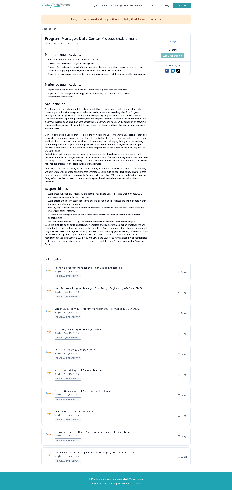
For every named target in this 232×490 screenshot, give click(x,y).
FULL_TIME (59, 43)
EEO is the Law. (100, 237)
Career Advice (153, 5)
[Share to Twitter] (178, 71)
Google (48, 43)
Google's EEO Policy (78, 237)
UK (68, 43)
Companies (106, 5)
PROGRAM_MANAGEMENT (68, 276)
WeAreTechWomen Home (130, 479)
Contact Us (108, 479)
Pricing (118, 5)
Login (168, 5)
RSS (91, 479)
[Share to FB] (167, 71)
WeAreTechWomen (134, 5)
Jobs (96, 5)
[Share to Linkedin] (173, 71)
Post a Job (181, 5)
